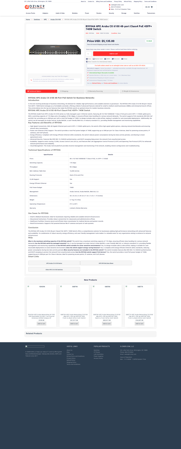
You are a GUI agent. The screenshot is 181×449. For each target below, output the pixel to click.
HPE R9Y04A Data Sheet (106, 263)
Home (28, 19)
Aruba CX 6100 (56, 19)
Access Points (30, 13)
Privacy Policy (118, 1)
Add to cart (114, 54)
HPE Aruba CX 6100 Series (54, 263)
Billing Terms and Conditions (104, 1)
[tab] (41, 91)
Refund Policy (128, 1)
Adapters (45, 13)
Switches (137, 13)
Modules (75, 13)
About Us (83, 1)
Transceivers (151, 13)
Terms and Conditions (150, 1)
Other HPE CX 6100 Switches (54, 269)
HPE (45, 19)
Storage (123, 13)
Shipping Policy (138, 1)
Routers (99, 13)
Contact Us (91, 1)
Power (87, 13)
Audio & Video (60, 13)
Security (111, 13)
